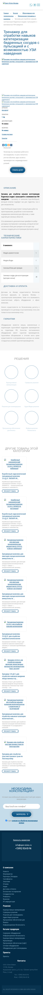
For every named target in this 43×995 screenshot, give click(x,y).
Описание (10, 188)
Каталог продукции (11, 929)
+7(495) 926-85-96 (23, 848)
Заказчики (6, 881)
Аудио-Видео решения (10, 917)
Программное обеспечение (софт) (14, 943)
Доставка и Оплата (9, 889)
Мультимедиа (7, 940)
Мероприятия (8, 874)
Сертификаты (7, 879)
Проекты (6, 952)
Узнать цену (17, 170)
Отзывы (6, 884)
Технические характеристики (11, 237)
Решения (7, 906)
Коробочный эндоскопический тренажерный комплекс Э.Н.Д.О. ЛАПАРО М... (14, 476)
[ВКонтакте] (3, 145)
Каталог (15, 13)
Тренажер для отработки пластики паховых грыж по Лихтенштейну (12, 756)
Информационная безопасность (14, 925)
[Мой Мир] (11, 145)
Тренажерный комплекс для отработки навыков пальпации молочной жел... (14, 716)
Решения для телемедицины (13, 915)
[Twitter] (6, 145)
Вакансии (6, 899)
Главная (6, 13)
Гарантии (4, 138)
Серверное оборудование (12, 933)
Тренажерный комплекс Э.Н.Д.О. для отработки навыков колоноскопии (11, 636)
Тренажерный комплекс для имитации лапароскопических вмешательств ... (13, 556)
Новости (6, 871)
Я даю (22, 821)
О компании (8, 867)
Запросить (20, 814)
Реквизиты (6, 896)
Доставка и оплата (15, 286)
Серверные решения (10, 912)
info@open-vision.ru (23, 845)
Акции (5, 886)
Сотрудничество (8, 894)
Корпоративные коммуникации (14, 910)
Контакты (21, 960)
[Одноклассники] (9, 145)
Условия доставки (7, 134)
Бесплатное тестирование (12, 891)
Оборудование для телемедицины (15, 948)
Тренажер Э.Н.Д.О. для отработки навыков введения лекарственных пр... (13, 676)
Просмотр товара (10, 491)
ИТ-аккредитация (9, 901)
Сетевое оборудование (11, 945)
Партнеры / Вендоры (10, 876)
